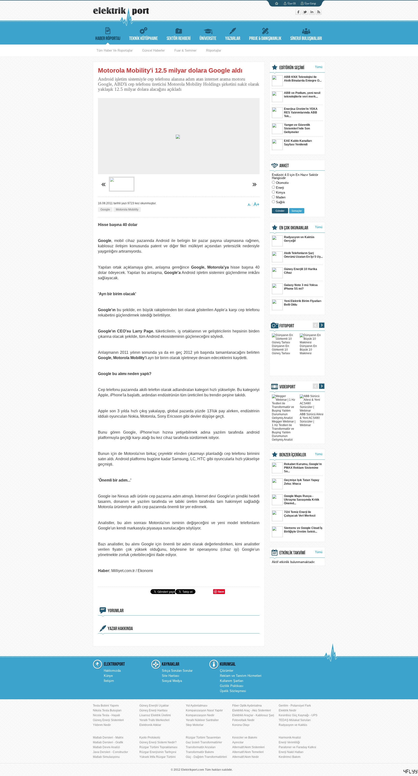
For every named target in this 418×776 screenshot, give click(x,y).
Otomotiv (282, 183)
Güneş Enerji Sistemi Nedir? (158, 742)
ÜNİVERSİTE (208, 38)
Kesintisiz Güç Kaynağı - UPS (298, 715)
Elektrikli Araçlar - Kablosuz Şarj (253, 715)
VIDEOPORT (287, 387)
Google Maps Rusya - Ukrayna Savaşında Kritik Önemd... (301, 499)
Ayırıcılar (238, 742)
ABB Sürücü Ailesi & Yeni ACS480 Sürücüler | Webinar (311, 420)
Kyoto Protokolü (149, 737)
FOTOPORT (286, 326)
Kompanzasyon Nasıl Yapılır (204, 710)
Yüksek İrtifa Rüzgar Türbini (157, 756)
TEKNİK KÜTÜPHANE (143, 38)
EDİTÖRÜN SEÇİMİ (291, 68)
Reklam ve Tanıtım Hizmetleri (240, 675)
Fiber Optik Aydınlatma (247, 705)
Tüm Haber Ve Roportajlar (115, 50)
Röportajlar (213, 50)
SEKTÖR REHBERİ (179, 38)
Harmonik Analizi (290, 737)
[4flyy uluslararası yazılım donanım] (410, 771)
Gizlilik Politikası (231, 685)
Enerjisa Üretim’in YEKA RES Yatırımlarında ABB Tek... (301, 112)
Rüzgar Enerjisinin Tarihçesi (157, 752)
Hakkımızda (112, 670)
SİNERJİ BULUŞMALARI (306, 38)
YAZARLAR (232, 38)
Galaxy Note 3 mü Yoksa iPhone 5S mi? (301, 286)
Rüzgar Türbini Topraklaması (158, 747)
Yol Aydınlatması (196, 705)
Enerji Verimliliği (289, 742)
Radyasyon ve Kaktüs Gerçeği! (299, 238)
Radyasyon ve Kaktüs (293, 724)
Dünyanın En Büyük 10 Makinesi (308, 349)
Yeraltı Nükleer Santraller (202, 720)
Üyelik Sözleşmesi (233, 691)
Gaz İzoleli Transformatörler (204, 742)
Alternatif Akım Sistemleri (248, 747)
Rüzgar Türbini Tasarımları (203, 737)
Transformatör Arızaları (201, 747)
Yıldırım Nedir (102, 724)
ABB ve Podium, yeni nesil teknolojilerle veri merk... (302, 94)
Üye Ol (292, 3)
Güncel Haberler (153, 50)
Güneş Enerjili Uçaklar (154, 705)
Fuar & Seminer (185, 50)
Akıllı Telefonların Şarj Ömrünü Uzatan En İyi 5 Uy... (303, 254)
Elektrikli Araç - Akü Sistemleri (251, 710)
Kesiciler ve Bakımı (244, 737)
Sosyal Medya (172, 680)
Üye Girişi (310, 3)
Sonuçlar (296, 210)
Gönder (280, 210)
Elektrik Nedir (287, 710)
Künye (108, 675)
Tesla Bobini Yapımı (106, 705)
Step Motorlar (194, 724)
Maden (280, 197)
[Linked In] (312, 13)
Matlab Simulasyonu (106, 756)
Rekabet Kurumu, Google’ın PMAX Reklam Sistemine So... (303, 467)
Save (221, 591)
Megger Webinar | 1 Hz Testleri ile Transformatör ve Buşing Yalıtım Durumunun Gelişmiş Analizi (283, 430)
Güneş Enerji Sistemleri (108, 720)
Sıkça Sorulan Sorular (177, 670)
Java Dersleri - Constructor (110, 752)
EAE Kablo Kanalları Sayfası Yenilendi (298, 142)
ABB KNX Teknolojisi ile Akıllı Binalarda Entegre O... (302, 78)
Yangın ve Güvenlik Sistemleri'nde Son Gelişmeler (297, 128)
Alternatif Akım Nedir (245, 756)
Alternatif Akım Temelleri (248, 752)
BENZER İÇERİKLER (292, 455)
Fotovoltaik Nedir (243, 720)
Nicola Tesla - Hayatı (106, 715)
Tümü (318, 67)
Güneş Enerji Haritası (153, 710)
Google (105, 209)
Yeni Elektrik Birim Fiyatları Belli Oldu (302, 302)
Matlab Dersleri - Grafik (108, 742)
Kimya (280, 192)
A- (249, 205)
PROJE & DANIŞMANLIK (265, 38)
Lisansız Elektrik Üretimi (155, 715)
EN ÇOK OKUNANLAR (293, 228)
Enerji (280, 187)
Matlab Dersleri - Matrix (108, 737)
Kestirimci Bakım (289, 756)
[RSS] (318, 13)
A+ (257, 204)
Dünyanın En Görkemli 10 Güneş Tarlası (281, 349)
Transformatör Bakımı (200, 752)
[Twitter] (305, 13)
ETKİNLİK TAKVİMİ (292, 553)
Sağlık (280, 202)
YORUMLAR (116, 611)
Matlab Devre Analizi (106, 747)
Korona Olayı (240, 724)
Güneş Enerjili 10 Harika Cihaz (300, 270)
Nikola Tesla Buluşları (107, 710)
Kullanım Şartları (231, 680)
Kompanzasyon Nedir (200, 715)
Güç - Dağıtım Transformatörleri (206, 756)
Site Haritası (170, 675)
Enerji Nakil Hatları (291, 752)
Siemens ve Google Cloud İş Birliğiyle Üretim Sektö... (303, 529)
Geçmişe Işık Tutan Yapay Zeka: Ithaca (301, 481)
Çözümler (226, 670)
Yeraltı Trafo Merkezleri (154, 720)
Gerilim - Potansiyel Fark (295, 705)
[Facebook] (298, 13)
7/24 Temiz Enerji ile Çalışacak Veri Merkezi (299, 513)
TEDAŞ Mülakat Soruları (295, 720)
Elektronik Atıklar (150, 724)
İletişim (109, 680)
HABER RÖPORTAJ (107, 38)
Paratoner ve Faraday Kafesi (297, 747)
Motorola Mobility (127, 209)
